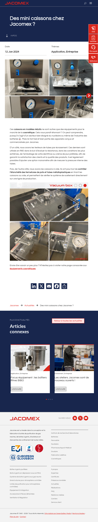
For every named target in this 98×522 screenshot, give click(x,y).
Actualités (29, 305)
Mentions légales (78, 513)
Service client (56, 502)
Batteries (54, 437)
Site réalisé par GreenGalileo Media (58, 513)
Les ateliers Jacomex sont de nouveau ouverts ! (72, 379)
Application (15, 373)
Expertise (54, 473)
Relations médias (57, 495)
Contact (23, 517)
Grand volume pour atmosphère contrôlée (25, 480)
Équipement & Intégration (19, 490)
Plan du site (14, 517)
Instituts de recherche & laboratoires (65, 433)
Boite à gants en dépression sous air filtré (25, 473)
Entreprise (24, 373)
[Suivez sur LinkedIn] (75, 418)
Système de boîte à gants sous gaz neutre (25, 477)
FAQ (52, 491)
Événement (59, 373)
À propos (54, 469)
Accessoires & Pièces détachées (22, 494)
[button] (46, 399)
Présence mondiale (58, 480)
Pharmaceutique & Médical (61, 448)
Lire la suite (16, 389)
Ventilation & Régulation (19, 497)
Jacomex (14, 305)
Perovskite (55, 440)
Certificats (55, 477)
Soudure (54, 451)
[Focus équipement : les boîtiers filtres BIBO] (30, 358)
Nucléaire (54, 444)
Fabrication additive (58, 455)
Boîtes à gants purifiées (18, 469)
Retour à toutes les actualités (68, 321)
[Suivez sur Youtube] (86, 418)
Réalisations (55, 488)
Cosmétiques (56, 459)
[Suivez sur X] (80, 418)
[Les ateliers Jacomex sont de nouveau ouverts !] (74, 358)
